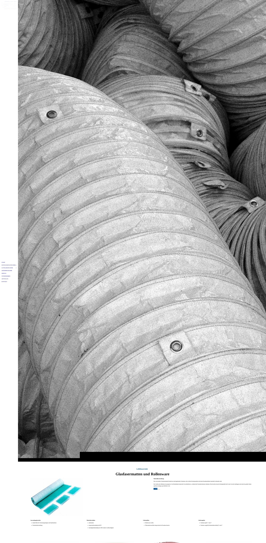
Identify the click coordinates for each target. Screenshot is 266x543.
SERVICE (4, 273)
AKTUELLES (5, 278)
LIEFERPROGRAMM (7, 270)
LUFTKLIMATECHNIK (7, 267)
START (3, 262)
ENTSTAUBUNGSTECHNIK (9, 265)
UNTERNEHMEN (6, 276)
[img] (142, 231)
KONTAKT (4, 281)
